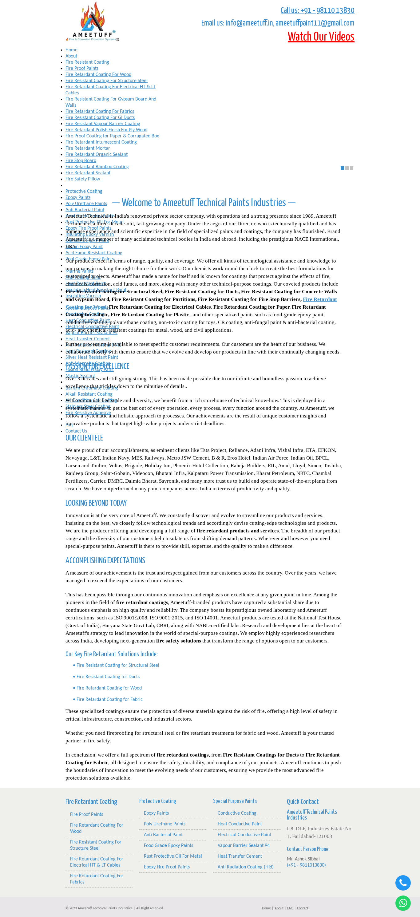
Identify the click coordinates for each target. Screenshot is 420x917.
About (71, 56)
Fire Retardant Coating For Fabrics (96, 879)
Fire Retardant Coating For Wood (96, 828)
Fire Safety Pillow (82, 179)
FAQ (290, 908)
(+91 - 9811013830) (306, 865)
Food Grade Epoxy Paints (168, 845)
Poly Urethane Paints (164, 824)
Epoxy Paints (156, 813)
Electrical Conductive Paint (244, 834)
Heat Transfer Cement (240, 856)
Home (71, 50)
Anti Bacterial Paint (163, 834)
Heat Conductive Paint (240, 824)
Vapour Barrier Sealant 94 (244, 845)
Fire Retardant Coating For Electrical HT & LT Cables (96, 862)
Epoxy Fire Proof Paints (167, 867)
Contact (302, 908)
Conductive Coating (237, 813)
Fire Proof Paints (86, 814)
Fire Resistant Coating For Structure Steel (95, 845)
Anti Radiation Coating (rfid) (246, 867)
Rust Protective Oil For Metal (173, 856)
